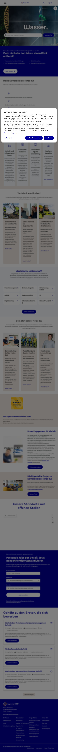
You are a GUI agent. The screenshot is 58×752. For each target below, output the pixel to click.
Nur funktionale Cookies (34, 138)
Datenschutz (7, 133)
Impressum (15, 133)
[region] (29, 125)
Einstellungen (8, 138)
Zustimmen (49, 138)
